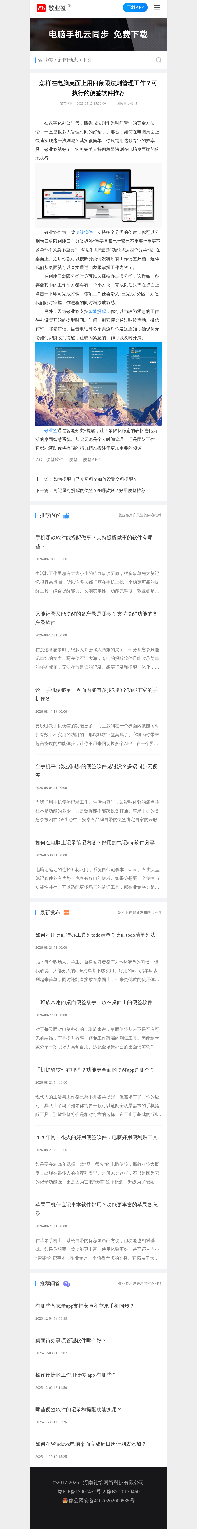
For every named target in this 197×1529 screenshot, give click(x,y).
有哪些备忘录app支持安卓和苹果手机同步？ (84, 1306)
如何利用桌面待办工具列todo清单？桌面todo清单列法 (95, 935)
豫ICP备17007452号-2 (81, 1491)
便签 (73, 459)
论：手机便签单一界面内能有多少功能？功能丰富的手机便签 (96, 694)
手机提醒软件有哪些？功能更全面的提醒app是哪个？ (95, 1070)
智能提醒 (97, 311)
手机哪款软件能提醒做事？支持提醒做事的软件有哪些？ (94, 542)
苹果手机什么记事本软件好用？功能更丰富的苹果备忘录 (96, 1209)
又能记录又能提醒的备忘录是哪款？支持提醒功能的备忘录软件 (96, 618)
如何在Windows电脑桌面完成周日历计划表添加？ (90, 1444)
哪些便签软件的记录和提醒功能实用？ (78, 1409)
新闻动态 (68, 60)
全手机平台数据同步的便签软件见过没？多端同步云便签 (96, 770)
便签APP (91, 459)
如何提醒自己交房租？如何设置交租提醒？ (95, 479)
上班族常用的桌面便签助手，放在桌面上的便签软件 (94, 1002)
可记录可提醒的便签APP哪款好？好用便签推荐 (99, 490)
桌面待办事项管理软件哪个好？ (71, 1340)
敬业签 (45, 60)
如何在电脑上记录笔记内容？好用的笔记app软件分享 (95, 842)
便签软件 (84, 232)
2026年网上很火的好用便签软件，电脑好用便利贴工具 (96, 1137)
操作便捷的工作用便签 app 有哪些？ (76, 1375)
